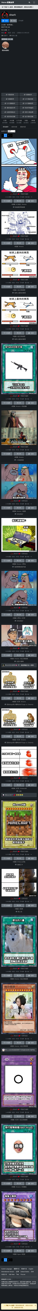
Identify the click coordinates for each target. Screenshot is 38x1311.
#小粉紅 (18, 204)
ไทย (17, 1274)
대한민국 (4, 1274)
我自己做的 (24, 194)
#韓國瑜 (24, 1187)
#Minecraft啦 (21, 862)
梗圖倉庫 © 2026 (6, 1279)
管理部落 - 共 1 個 (7, 39)
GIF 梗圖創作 (11, 103)
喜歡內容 (23, 127)
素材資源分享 (10, 108)
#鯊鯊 (23, 1254)
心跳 (20, 791)
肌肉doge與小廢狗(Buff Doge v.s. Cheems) (20, 704)
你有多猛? (20, 514)
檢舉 (21, 21)
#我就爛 (24, 406)
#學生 (24, 564)
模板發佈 (11, 95)
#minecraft (23, 788)
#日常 (23, 618)
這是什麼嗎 (20, 661)
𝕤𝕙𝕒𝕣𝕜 (15, 194)
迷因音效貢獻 (10, 117)
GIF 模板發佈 (29, 99)
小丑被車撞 (20, 460)
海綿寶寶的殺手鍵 (20, 567)
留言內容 (14, 127)
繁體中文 (17, 1269)
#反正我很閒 (21, 290)
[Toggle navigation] (34, 2)
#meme (24, 204)
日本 (32, 1272)
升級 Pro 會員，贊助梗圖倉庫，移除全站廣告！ (19, 7)
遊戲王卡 (20, 865)
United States (25, 1272)
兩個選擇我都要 (20, 207)
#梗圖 (13, 204)
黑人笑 (20, 912)
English (31, 1269)
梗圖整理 (11, 99)
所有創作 (5, 127)
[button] (31, 197)
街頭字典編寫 (28, 108)
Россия (23, 1274)
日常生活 (24, 501)
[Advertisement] (19, 71)
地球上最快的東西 (20, 293)
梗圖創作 (29, 95)
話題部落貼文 (10, 112)
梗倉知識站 (5, 50)
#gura (19, 1254)
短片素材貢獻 (28, 117)
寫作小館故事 (28, 112)
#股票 (21, 909)
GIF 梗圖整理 (29, 103)
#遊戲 (24, 511)
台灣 (17, 1272)
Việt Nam (12, 1274)
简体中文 (24, 1269)
